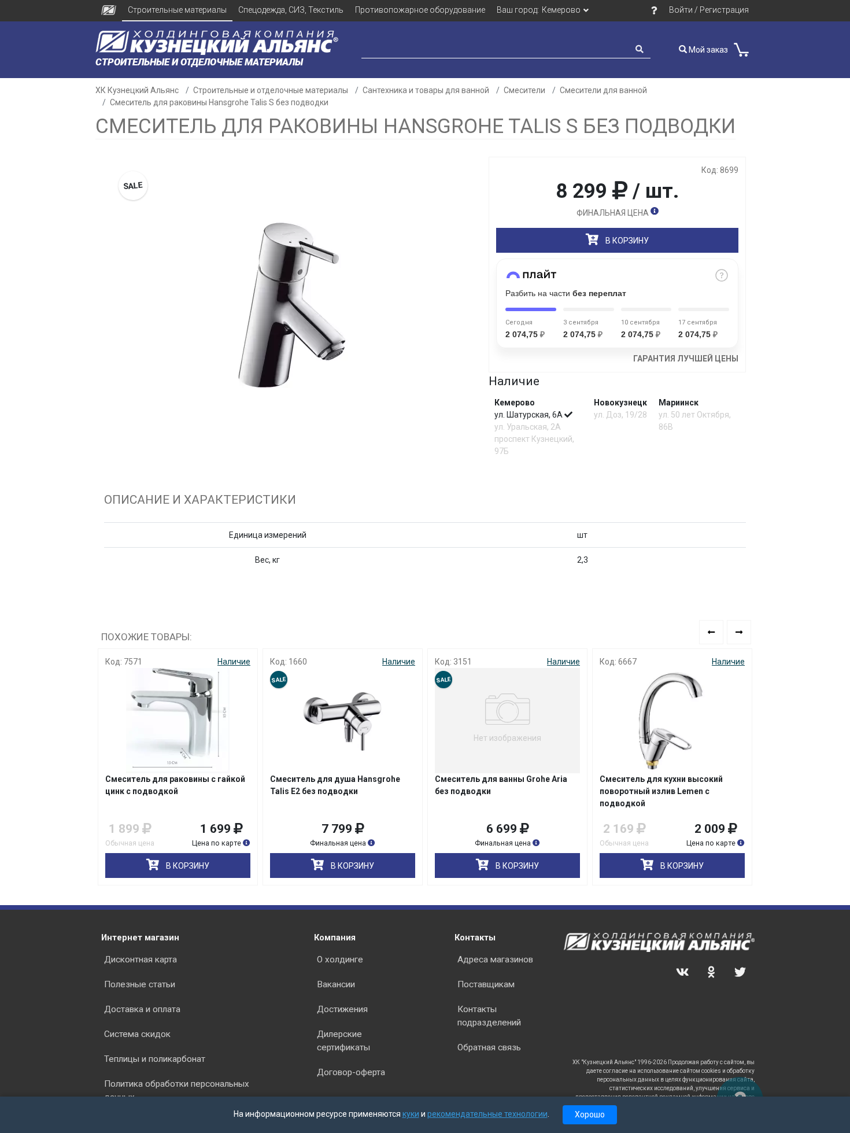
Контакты (475, 937)
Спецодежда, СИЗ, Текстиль (290, 9)
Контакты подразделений (489, 1016)
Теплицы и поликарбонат (154, 1059)
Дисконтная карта (140, 959)
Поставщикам (486, 984)
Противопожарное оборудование (420, 9)
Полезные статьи (139, 984)
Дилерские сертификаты (343, 1041)
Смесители (524, 90)
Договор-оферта (351, 1072)
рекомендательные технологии (487, 1114)
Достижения (342, 1009)
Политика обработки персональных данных (176, 1090)
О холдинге (340, 959)
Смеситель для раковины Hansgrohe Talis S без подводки (219, 102)
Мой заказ (707, 49)
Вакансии (336, 984)
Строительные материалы (177, 9)
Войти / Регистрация (709, 9)
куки (410, 1114)
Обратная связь (489, 1047)
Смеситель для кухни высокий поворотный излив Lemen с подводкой (661, 791)
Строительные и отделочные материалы (270, 90)
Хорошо (590, 1114)
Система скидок (137, 1034)
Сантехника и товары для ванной (426, 90)
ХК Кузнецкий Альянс (137, 90)
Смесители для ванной (603, 90)
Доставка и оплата (142, 1009)
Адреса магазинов (495, 959)
